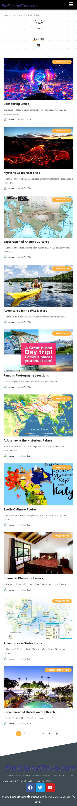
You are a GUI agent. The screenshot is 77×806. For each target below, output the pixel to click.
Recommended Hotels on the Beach (29, 712)
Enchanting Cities (16, 104)
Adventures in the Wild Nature (25, 311)
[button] (71, 5)
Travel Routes (62, 62)
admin (11, 120)
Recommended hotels (58, 670)
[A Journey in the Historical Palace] (38, 415)
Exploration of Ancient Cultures (26, 242)
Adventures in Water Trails (23, 643)
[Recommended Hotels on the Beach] (38, 687)
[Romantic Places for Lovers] (38, 553)
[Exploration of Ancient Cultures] (38, 217)
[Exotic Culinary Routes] (38, 484)
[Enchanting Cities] (38, 79)
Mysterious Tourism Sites (22, 173)
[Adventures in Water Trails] (38, 618)
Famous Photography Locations (26, 375)
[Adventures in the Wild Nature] (38, 286)
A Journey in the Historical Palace (28, 440)
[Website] (39, 46)
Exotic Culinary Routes (20, 509)
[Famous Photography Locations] (38, 350)
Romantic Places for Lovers (23, 578)
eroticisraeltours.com (28, 796)
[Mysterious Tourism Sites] (38, 148)
